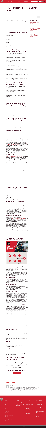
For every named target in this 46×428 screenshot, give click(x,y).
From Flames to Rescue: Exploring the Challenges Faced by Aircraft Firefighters (35, 29)
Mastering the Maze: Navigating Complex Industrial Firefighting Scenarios (34, 26)
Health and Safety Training (39, 400)
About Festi (8, 1)
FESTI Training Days (28, 408)
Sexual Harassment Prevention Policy (9, 415)
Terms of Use (6, 408)
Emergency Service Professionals (19, 1)
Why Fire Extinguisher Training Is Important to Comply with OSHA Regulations (34, 35)
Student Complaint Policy (8, 416)
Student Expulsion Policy (8, 412)
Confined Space (38, 405)
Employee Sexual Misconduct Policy (9, 419)
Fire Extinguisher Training (39, 404)
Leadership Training (38, 407)
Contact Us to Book (38, 415)
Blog (5, 420)
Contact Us (33, 1)
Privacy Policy (6, 407)
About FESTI (7, 398)
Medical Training (28, 413)
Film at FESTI (37, 416)
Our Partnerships (7, 403)
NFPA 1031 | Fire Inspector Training (29, 405)
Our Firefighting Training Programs (19, 400)
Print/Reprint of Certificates (8, 411)
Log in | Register (37, 1)
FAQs (5, 404)
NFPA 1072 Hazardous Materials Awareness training (14, 156)
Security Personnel (28, 414)
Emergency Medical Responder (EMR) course (18, 218)
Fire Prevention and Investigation (29, 404)
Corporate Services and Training (27, 1)
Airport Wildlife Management (29, 409)
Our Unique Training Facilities (8, 400)
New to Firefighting (13, 1)
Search (39, 17)
